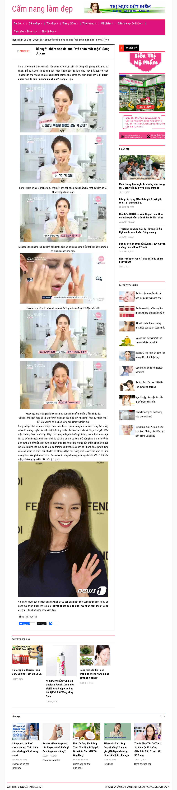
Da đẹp (19, 23)
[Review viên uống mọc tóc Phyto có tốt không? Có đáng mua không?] (56, 731)
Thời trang (89, 23)
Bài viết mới (131, 48)
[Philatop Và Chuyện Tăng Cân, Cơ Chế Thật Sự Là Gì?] (27, 656)
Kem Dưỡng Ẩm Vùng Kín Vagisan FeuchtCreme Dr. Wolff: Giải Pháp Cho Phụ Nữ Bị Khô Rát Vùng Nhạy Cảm (60, 688)
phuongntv (25, 51)
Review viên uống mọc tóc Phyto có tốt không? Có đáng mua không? (56, 747)
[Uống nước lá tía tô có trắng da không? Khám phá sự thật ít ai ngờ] (95, 656)
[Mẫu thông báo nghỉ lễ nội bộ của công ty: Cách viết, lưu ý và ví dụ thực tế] (142, 168)
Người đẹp (49, 31)
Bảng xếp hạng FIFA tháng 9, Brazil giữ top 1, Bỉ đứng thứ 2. (140, 201)
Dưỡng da (38, 39)
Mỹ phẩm (107, 23)
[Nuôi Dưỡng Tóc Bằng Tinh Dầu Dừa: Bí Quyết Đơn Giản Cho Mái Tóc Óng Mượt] (86, 731)
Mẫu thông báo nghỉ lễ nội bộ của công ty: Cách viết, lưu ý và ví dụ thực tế (142, 186)
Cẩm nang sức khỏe (130, 23)
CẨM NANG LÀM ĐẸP (125, 787)
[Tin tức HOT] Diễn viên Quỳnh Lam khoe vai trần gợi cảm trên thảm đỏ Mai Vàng (141, 216)
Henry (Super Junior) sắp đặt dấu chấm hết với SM (141, 260)
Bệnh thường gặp (142, 764)
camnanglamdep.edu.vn (158, 787)
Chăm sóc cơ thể (20, 764)
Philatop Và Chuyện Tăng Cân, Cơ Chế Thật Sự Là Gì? (27, 672)
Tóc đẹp (52, 23)
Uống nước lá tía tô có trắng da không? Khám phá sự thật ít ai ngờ (94, 673)
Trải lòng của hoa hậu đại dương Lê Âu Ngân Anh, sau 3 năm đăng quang (140, 230)
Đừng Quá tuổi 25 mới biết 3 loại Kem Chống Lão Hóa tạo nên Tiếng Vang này (150, 431)
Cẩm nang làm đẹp (42, 9)
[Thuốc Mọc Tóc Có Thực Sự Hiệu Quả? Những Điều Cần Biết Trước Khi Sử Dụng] (147, 731)
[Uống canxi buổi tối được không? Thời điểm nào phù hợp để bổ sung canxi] (25, 731)
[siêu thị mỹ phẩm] (145, 95)
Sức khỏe (16, 768)
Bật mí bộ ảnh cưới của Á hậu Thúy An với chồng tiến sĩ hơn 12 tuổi (142, 245)
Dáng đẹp (35, 23)
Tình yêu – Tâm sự (25, 31)
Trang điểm (70, 23)
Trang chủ (17, 39)
